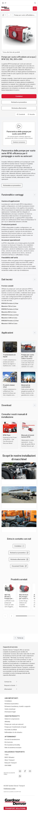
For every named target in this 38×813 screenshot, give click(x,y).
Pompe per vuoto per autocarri (14, 724)
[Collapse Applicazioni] (35, 333)
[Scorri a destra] (11, 616)
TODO (6, 754)
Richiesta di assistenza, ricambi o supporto (17, 706)
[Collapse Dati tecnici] (35, 279)
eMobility (7, 721)
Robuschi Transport (11, 762)
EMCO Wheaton (9, 757)
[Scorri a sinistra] (5, 616)
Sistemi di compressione (12, 719)
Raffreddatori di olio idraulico (13, 732)
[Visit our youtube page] (30, 771)
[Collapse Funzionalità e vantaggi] (35, 195)
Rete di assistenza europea (13, 747)
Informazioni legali (10, 712)
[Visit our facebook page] (25, 771)
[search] (35, 3)
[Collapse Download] (35, 405)
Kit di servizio (9, 742)
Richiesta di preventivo (12, 703)
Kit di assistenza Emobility (12, 745)
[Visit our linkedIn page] (20, 771)
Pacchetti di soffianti (11, 729)
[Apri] (35, 8)
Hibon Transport (9, 760)
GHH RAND (8, 765)
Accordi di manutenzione (12, 739)
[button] (19, 194)
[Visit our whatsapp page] (20, 776)
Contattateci (8, 701)
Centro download (10, 709)
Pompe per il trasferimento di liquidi (15, 727)
